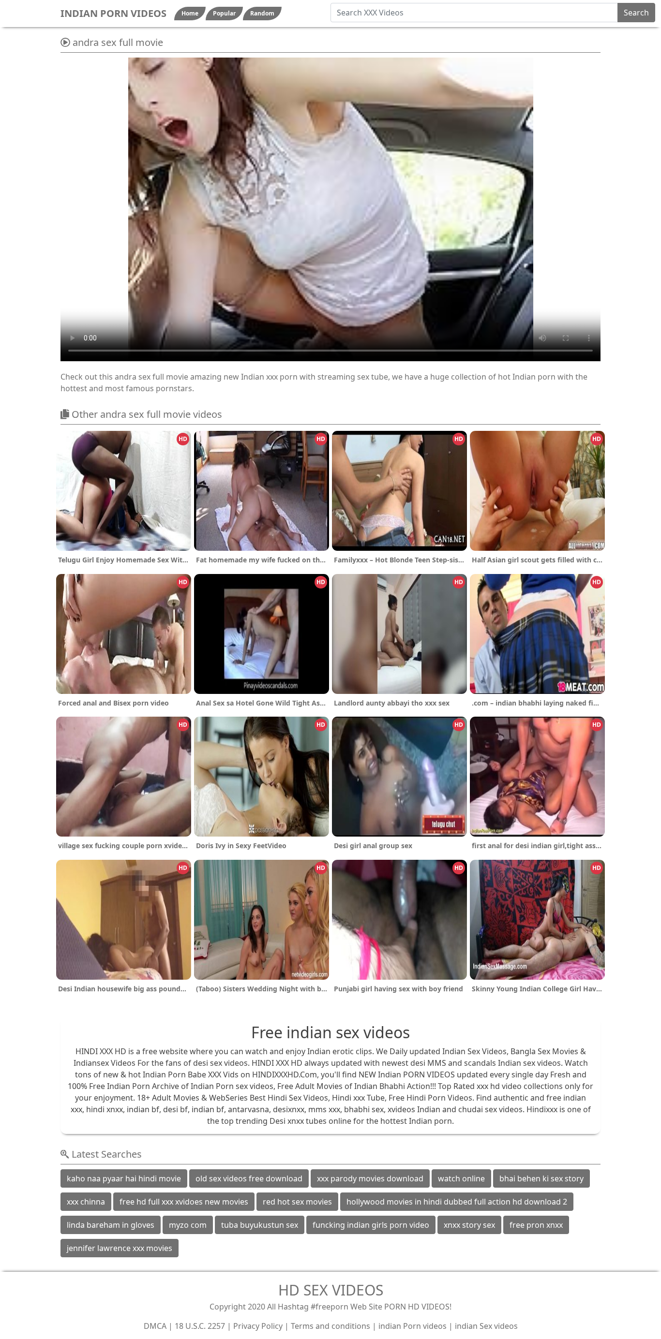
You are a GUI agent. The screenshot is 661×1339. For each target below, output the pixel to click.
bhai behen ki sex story (541, 1178)
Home (189, 13)
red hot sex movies (297, 1201)
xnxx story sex (469, 1225)
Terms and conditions (330, 1326)
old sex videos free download (248, 1178)
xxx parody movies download (370, 1178)
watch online (461, 1178)
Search (636, 12)
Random (262, 13)
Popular (224, 13)
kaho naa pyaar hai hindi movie (124, 1178)
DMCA (155, 1326)
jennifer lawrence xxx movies (119, 1248)
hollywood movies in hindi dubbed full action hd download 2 (456, 1201)
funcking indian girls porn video (371, 1225)
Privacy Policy (258, 1326)
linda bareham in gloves (110, 1225)
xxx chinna (86, 1201)
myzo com (188, 1225)
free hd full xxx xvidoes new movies (184, 1201)
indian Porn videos (412, 1326)
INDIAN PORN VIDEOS (113, 13)
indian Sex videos (486, 1326)
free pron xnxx (536, 1225)
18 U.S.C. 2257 (200, 1326)
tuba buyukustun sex (259, 1225)
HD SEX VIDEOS (330, 1290)
